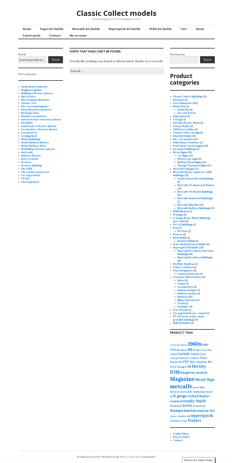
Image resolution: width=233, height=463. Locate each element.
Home (27, 29)
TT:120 (25, 178)
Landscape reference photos (38, 126)
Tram (184, 420)
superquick (202, 415)
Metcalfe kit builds (86, 29)
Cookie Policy (181, 433)
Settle (187, 406)
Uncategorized (30, 181)
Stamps (176, 410)
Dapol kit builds (51, 29)
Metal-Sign (205, 379)
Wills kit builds (160, 29)
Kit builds (27, 122)
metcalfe (181, 386)
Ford (173, 366)
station (189, 410)
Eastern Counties (190, 358)
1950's (184, 345)
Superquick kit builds (124, 29)
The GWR (26, 168)
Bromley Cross (200, 350)
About (200, 29)
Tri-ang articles (30, 175)
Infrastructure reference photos (41, 119)
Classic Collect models (116, 13)
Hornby (199, 366)
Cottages (174, 358)
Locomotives (29, 132)
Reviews (26, 162)
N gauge (180, 396)
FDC (186, 362)
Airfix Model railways (34, 86)
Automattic (149, 456)
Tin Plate (175, 420)
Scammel (176, 405)
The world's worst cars (35, 172)
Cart (183, 29)
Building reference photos (37, 93)
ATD (173, 349)
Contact (55, 35)
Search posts (177, 54)
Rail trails (27, 152)
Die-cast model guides (34, 106)
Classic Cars (28, 103)
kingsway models (194, 373)
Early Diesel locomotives (36, 109)
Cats (203, 354)
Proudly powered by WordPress (96, 456)
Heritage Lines (30, 113)
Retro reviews (29, 158)
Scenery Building (31, 165)
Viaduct (194, 420)
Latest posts (31, 35)
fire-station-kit (201, 361)
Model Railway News (33, 145)
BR (190, 350)
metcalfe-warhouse (193, 391)
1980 (205, 344)
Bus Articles (28, 96)
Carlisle (184, 354)
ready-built (194, 400)
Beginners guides (31, 90)
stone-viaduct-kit (180, 416)
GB (188, 366)
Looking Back (29, 135)
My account (78, 35)
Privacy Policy (181, 437)
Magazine (182, 378)
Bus (210, 350)
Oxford (193, 396)
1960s (195, 343)
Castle (195, 354)
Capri (173, 354)
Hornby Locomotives (34, 116)
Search (22, 54)
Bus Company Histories (35, 99)
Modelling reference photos (38, 149)
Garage (181, 366)
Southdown (199, 405)
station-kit (206, 410)
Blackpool (182, 349)
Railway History (31, 155)
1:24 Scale (175, 345)
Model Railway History (35, 142)
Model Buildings (30, 139)
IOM (175, 372)
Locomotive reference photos (39, 129)
